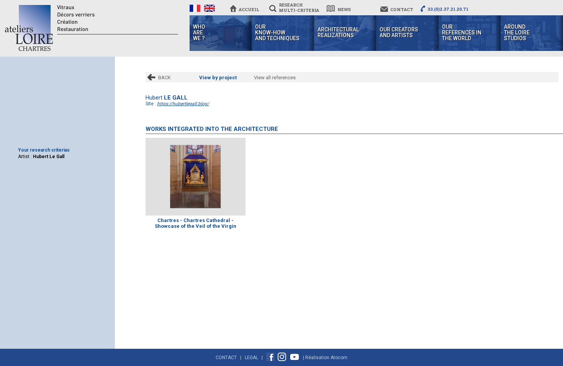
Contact (226, 357)
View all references (275, 77)
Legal (251, 357)
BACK (164, 77)
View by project (218, 77)
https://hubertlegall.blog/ (183, 103)
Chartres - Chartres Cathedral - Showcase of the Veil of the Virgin (195, 223)
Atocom (339, 357)
